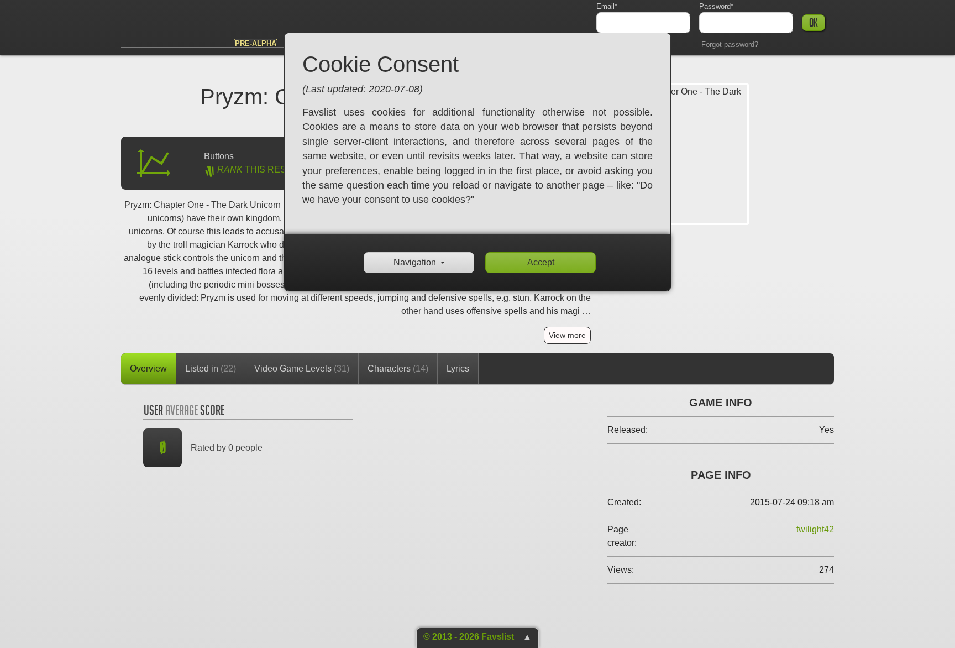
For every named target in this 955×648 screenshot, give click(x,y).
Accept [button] (540, 262)
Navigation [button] (414, 262)
